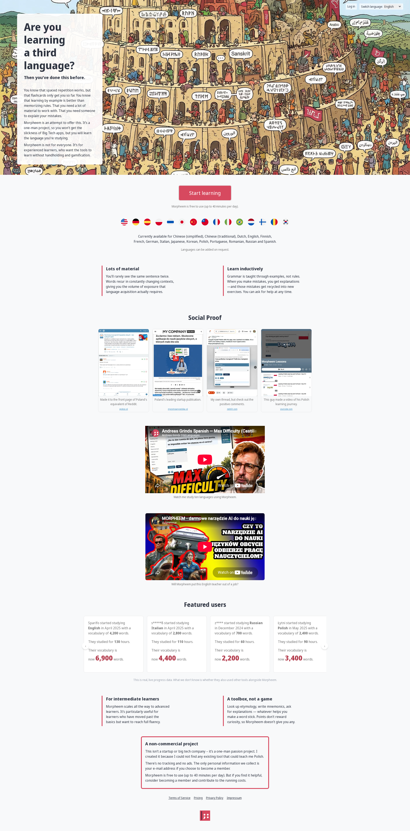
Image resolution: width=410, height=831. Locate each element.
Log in (351, 6)
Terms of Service (179, 798)
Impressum (234, 798)
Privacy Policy (214, 798)
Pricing (198, 798)
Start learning (205, 192)
